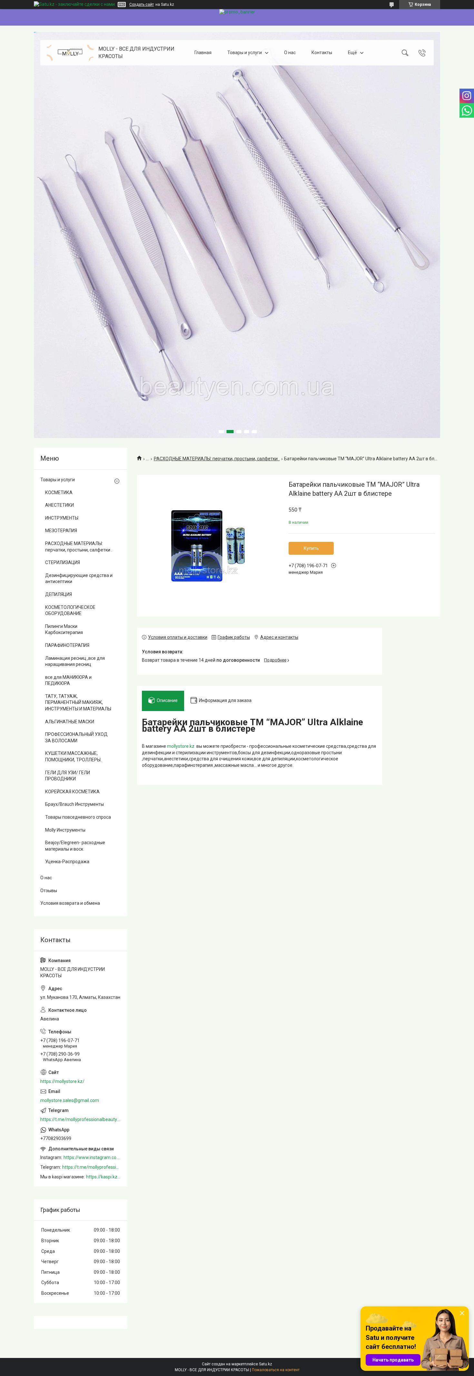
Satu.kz (265, 1364)
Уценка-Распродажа (67, 861)
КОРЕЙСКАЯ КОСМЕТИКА (72, 791)
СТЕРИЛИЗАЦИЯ (62, 562)
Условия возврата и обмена (70, 903)
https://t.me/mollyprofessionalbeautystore (80, 1119)
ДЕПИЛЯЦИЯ (58, 594)
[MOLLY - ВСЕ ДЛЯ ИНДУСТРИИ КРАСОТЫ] (70, 53)
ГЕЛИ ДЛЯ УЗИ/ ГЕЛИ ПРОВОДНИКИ (67, 776)
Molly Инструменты (65, 830)
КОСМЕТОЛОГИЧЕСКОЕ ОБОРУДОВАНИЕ (70, 610)
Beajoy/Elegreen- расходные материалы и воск (75, 846)
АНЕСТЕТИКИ (59, 505)
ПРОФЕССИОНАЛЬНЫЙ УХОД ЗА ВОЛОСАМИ (76, 737)
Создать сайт (141, 4)
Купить (311, 548)
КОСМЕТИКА (59, 492)
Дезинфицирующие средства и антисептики (79, 578)
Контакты (321, 52)
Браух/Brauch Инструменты (74, 804)
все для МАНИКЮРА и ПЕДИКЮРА (68, 680)
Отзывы (48, 890)
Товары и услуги (244, 52)
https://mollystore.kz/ (62, 1081)
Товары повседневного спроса (78, 817)
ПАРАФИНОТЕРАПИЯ (67, 645)
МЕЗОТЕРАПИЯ (61, 530)
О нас (290, 52)
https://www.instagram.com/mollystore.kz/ (92, 1157)
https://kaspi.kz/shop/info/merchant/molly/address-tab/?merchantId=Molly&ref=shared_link (103, 1176)
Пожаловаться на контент (276, 1370)
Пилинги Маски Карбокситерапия (64, 629)
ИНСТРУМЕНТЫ (61, 518)
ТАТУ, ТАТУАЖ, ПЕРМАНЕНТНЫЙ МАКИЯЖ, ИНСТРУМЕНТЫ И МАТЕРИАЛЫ (78, 702)
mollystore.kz (180, 746)
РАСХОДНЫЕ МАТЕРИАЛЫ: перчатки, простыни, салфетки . (217, 458)
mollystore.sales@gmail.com (69, 1100)
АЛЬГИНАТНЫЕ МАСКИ (69, 721)
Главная (203, 52)
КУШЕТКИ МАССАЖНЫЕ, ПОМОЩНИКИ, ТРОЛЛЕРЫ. (73, 756)
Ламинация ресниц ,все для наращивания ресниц (75, 661)
